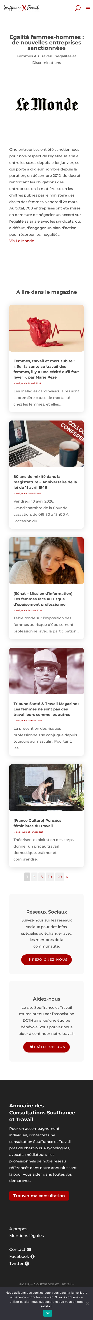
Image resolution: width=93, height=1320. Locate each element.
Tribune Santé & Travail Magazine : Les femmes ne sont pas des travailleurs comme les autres (46, 709)
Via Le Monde (21, 241)
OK (48, 1313)
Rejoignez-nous (50, 960)
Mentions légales (26, 1235)
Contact (17, 1249)
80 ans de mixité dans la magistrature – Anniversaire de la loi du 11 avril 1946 (45, 482)
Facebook (19, 1256)
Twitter (16, 1263)
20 (59, 877)
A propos (18, 1228)
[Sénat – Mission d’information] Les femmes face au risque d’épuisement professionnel (43, 599)
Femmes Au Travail (34, 56)
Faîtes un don (50, 1047)
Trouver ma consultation (39, 1195)
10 (50, 877)
